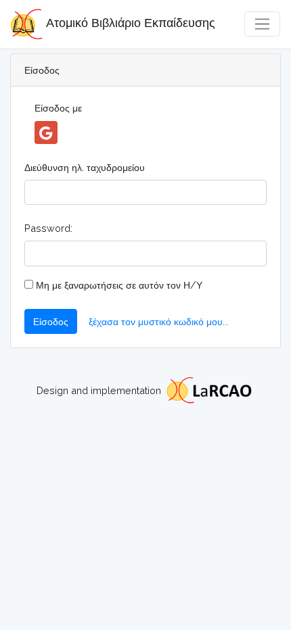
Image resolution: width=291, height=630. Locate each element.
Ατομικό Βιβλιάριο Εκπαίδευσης (129, 23)
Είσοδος (50, 321)
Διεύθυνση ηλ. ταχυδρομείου (84, 167)
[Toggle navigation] (262, 24)
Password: (48, 228)
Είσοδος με (58, 108)
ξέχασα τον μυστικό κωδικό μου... (159, 321)
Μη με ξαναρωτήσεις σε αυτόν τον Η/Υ (117, 285)
